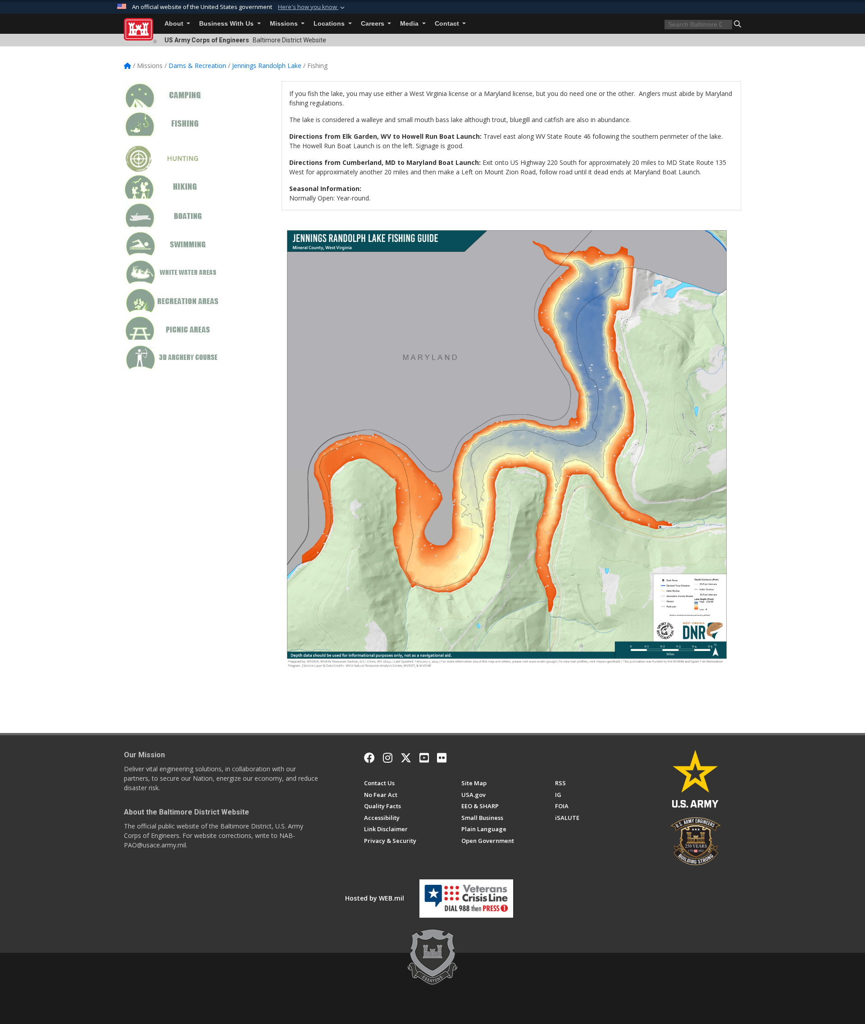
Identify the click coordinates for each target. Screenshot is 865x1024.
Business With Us (227, 23)
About (174, 23)
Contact (448, 23)
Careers (373, 23)
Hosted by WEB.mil (374, 898)
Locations (330, 23)
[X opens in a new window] (406, 758)
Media (410, 23)
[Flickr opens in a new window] (441, 758)
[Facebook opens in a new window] (369, 758)
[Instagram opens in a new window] (387, 758)
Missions (285, 23)
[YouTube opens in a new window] (424, 758)
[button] (312, 7)
